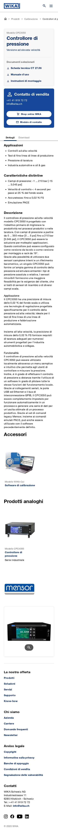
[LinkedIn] (27, 816)
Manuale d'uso (20, 74)
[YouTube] (20, 816)
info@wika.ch (14, 104)
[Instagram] (6, 816)
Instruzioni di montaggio (26, 81)
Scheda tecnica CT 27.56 (26, 68)
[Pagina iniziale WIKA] (12, 6)
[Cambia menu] (51, 6)
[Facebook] (12, 816)
